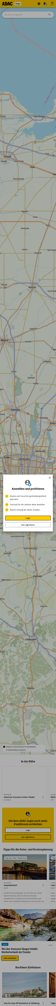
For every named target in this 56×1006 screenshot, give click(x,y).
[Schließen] (50, 478)
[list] (28, 503)
